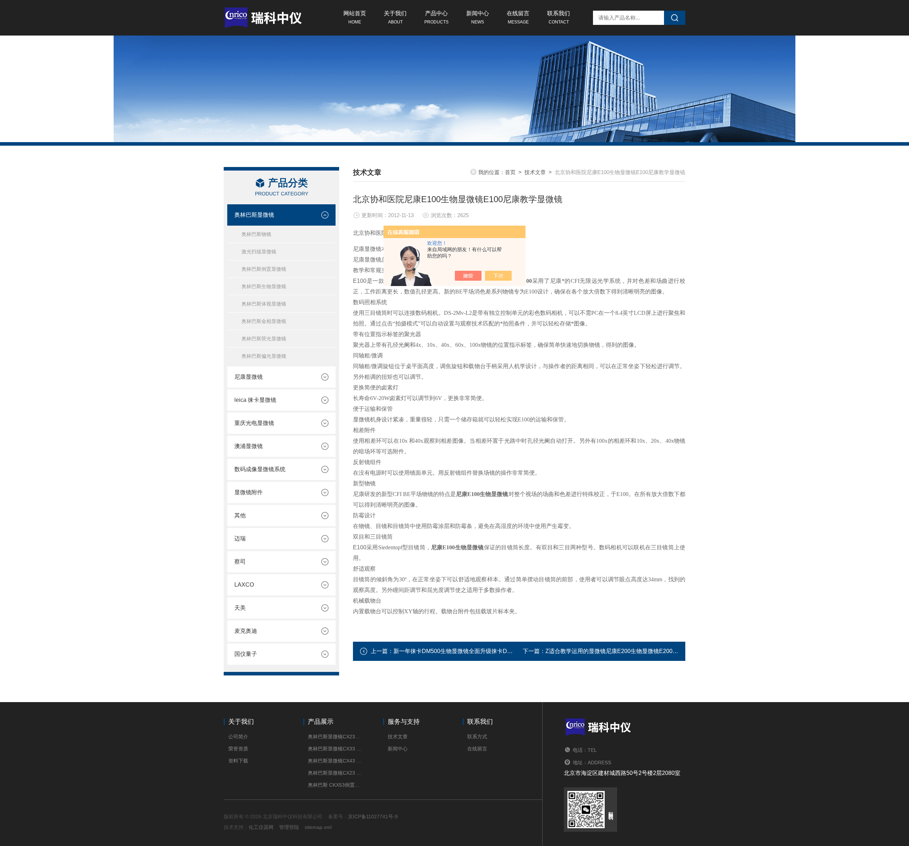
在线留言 (518, 17)
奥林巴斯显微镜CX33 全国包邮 (334, 748)
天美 (240, 608)
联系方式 (477, 736)
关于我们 (395, 17)
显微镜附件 (248, 492)
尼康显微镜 (248, 377)
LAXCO (244, 585)
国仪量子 (245, 654)
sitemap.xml (318, 827)
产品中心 (436, 17)
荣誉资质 (238, 748)
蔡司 (240, 562)
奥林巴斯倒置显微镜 (263, 269)
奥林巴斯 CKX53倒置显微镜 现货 (334, 785)
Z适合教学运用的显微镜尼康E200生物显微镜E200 (609, 651)
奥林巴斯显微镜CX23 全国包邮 (334, 773)
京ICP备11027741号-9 (373, 816)
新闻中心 (477, 17)
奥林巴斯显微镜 (254, 215)
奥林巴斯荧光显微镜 (263, 338)
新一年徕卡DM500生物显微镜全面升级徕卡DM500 (457, 651)
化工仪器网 (261, 827)
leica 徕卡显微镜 (255, 400)
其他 (240, 515)
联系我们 (558, 17)
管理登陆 (289, 827)
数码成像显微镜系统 (259, 469)
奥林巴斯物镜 (256, 234)
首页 (510, 172)
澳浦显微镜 (248, 446)
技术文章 (535, 172)
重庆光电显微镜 (254, 423)
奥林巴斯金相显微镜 (263, 321)
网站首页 (354, 17)
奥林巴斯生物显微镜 (263, 286)
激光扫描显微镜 (258, 251)
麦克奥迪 (245, 631)
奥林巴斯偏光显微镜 (263, 356)
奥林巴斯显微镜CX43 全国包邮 (334, 761)
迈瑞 (240, 538)
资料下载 (238, 761)
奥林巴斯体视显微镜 (263, 304)
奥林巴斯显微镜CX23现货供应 (334, 736)
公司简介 (238, 736)
